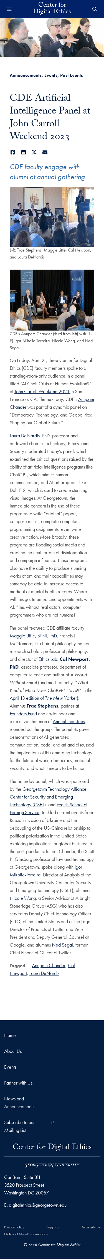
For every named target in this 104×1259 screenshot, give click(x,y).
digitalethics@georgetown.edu (38, 1205)
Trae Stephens (42, 706)
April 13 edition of (43, 698)
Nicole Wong (23, 898)
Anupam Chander (48, 965)
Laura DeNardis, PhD (30, 435)
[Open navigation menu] (9, 9)
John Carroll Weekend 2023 (42, 391)
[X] (34, 152)
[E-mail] (45, 152)
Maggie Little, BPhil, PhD (33, 635)
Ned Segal (62, 945)
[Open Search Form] (95, 9)
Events (50, 75)
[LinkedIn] (23, 152)
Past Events (71, 75)
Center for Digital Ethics (52, 9)
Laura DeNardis (44, 973)
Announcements (26, 75)
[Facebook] (13, 152)
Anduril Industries (69, 721)
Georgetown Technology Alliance (54, 789)
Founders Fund (23, 713)
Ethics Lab (48, 659)
